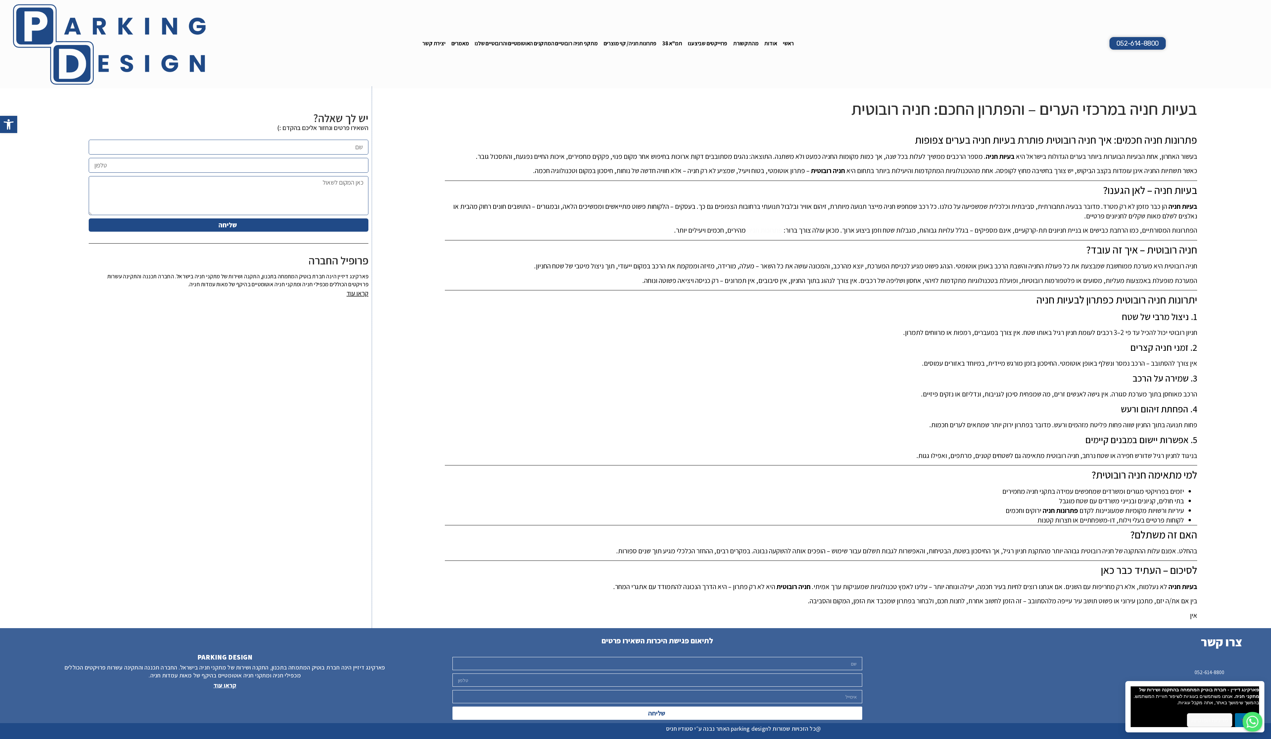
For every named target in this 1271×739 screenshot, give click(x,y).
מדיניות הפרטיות (1209, 720)
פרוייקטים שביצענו (707, 43)
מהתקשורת (745, 43)
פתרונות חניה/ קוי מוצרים (630, 43)
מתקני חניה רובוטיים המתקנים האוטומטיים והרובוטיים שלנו (536, 43)
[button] (8, 124)
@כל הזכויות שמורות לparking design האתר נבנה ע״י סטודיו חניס (743, 728)
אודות (770, 43)
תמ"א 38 (672, 43)
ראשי (788, 43)
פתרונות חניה (764, 230)
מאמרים (460, 43)
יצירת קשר (433, 43)
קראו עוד (357, 293)
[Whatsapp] (1252, 722)
